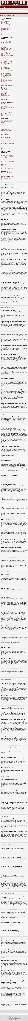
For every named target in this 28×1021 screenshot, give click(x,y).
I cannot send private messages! (7, 120)
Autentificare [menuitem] (25, 7)
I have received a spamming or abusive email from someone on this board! (7, 125)
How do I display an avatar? (6, 52)
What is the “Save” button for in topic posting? (6, 78)
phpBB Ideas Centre (4, 974)
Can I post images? (4, 92)
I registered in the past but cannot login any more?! (6, 28)
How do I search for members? (6, 145)
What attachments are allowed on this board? (7, 166)
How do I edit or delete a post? (6, 63)
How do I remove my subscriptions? (7, 161)
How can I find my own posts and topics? (7, 148)
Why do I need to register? (6, 21)
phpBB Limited (7, 963)
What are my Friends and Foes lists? (6, 131)
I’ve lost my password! (5, 29)
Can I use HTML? (4, 89)
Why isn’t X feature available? (6, 173)
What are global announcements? (4, 94)
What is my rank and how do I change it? (6, 54)
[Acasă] (14, 3)
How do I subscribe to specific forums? (6, 159)
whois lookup (3, 987)
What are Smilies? (4, 90)
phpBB (16, 360)
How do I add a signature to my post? (6, 65)
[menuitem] (22, 1014)
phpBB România (17, 1018)
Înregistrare (9, 9)
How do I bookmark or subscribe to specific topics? (7, 157)
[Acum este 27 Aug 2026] (26, 11)
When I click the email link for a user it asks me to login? (7, 56)
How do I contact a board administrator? (5, 179)
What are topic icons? (5, 99)
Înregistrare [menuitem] (27, 7)
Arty (10, 1017)
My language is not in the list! (6, 48)
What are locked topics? (5, 98)
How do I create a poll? (5, 67)
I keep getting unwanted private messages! (6, 122)
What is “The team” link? (5, 115)
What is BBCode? (4, 88)
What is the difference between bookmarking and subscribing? (6, 155)
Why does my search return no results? (6, 142)
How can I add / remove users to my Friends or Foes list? (7, 134)
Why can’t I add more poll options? (5, 69)
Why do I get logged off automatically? (5, 31)
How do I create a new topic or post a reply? (6, 62)
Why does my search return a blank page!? (7, 144)
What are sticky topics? (5, 96)
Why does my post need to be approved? (6, 81)
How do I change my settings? (6, 40)
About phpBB (3, 965)
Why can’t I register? (4, 23)
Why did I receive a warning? (6, 74)
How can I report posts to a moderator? (6, 76)
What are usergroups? (5, 106)
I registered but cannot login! (6, 24)
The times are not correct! (5, 44)
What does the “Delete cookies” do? (7, 34)
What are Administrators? (5, 103)
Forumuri (5, 7)
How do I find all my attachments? (7, 168)
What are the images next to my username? (7, 50)
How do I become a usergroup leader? (6, 110)
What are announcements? (6, 95)
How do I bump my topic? (5, 82)
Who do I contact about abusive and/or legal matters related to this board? (7, 176)
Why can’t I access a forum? (6, 71)
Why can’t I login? (4, 25)
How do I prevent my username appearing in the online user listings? (6, 42)
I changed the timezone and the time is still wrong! (7, 47)
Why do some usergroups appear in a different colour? (7, 113)
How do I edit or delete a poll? (6, 70)
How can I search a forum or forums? (6, 139)
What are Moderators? (5, 104)
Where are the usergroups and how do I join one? (7, 108)
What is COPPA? (4, 22)
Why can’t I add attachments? (6, 73)
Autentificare (3, 9)
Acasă (2, 7)
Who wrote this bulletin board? (6, 172)
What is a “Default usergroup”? (6, 114)
